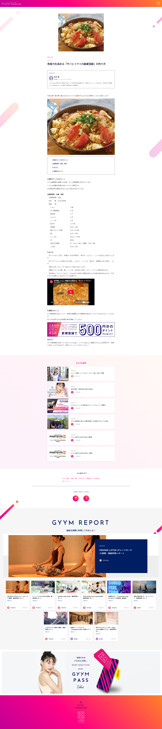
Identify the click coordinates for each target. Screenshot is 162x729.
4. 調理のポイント (57, 171)
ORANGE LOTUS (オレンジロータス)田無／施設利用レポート (17, 597)
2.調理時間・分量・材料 (59, 163)
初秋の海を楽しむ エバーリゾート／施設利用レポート (144, 597)
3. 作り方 (55, 167)
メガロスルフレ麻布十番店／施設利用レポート (55, 628)
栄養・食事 (50, 57)
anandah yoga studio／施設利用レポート (68, 597)
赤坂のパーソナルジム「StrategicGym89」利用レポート (80, 628)
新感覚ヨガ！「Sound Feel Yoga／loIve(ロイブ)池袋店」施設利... (118, 597)
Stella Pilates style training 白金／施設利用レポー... (93, 597)
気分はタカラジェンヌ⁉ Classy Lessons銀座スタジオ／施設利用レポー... (106, 629)
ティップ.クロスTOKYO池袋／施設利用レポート (42, 597)
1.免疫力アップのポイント (60, 160)
